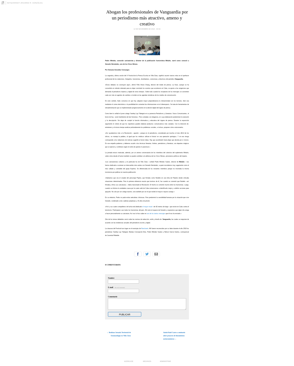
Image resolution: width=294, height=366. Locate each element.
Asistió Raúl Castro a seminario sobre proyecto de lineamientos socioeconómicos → (174, 336)
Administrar (165, 361)
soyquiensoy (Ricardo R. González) (25, 3)
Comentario (112, 297)
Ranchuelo (144, 228)
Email (156, 254)
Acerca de (128, 361)
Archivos (147, 361)
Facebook (137, 254)
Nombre (111, 278)
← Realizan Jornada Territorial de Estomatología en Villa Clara (119, 334)
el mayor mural (147, 206)
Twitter (147, 254)
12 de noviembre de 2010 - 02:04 (147, 29)
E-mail (116, 287)
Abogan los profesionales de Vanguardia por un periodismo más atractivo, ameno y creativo (147, 17)
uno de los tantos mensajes (156, 213)
